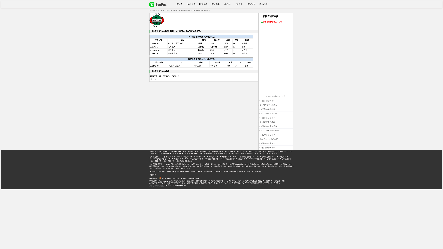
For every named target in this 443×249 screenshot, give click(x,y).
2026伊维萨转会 (251, 164)
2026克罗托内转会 (194, 164)
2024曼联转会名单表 (267, 101)
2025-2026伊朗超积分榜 (279, 157)
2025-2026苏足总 (255, 151)
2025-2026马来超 (233, 153)
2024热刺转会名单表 (267, 148)
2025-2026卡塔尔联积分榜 (260, 157)
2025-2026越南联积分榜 (241, 157)
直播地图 (153, 175)
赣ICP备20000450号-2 (192, 178)
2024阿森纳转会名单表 (268, 126)
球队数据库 (208, 171)
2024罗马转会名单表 (267, 143)
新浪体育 (241, 171)
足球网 (179, 4)
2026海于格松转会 (268, 166)
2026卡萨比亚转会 (203, 166)
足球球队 (251, 4)
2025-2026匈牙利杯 (191, 153)
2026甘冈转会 (222, 164)
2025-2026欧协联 (200, 151)
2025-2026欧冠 (188, 151)
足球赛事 (215, 4)
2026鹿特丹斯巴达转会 (171, 168)
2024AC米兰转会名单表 (268, 139)
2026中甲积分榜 (199, 157)
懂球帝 (257, 171)
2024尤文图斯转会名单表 (269, 131)
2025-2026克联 (259, 153)
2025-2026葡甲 (271, 153)
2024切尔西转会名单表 (268, 113)
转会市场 (191, 4)
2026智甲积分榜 (225, 157)
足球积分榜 (154, 157)
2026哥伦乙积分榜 (240, 159)
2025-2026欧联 (281, 151)
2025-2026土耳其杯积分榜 (194, 159)
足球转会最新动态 (182, 171)
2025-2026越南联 (220, 153)
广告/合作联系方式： (156, 186)
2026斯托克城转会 (233, 166)
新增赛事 (153, 151)
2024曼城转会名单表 (267, 118)
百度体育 (233, 171)
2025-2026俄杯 (228, 151)
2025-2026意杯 (164, 151)
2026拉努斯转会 (155, 168)
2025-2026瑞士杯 (241, 151)
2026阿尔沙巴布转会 (187, 166)
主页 (162, 10)
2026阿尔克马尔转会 (218, 166)
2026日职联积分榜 (226, 159)
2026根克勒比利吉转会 (284, 166)
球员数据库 (218, 171)
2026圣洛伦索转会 (209, 164)
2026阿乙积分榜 (155, 161)
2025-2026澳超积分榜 (175, 159)
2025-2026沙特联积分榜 (158, 159)
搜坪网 (226, 171)
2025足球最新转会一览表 (275, 96)
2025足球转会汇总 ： (157, 164)
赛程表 (239, 4)
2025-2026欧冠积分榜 (184, 157)
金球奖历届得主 (196, 171)
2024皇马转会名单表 (267, 109)
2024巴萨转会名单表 (267, 135)
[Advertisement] (276, 60)
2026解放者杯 (176, 151)
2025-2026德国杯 (268, 151)
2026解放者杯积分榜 (168, 157)
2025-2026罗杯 (178, 153)
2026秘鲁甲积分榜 (270, 159)
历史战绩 (263, 4)
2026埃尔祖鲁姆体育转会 (251, 166)
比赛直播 (203, 4)
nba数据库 (161, 171)
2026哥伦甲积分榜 (255, 159)
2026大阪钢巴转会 (172, 166)
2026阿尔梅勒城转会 (236, 164)
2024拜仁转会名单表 (267, 122)
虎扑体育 (250, 171)
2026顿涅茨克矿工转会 (279, 164)
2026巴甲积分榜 (284, 159)
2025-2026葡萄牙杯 (215, 151)
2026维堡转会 (185, 168)
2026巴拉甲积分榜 (211, 159)
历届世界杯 (171, 171)
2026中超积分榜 (212, 157)
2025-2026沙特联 (247, 153)
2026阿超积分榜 (168, 161)
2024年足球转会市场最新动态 (176, 164)
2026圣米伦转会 (264, 164)
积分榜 (227, 4)
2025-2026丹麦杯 (165, 153)
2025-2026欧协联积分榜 (184, 161)
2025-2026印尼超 (206, 153)
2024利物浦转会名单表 (268, 105)
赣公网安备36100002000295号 (172, 178)
